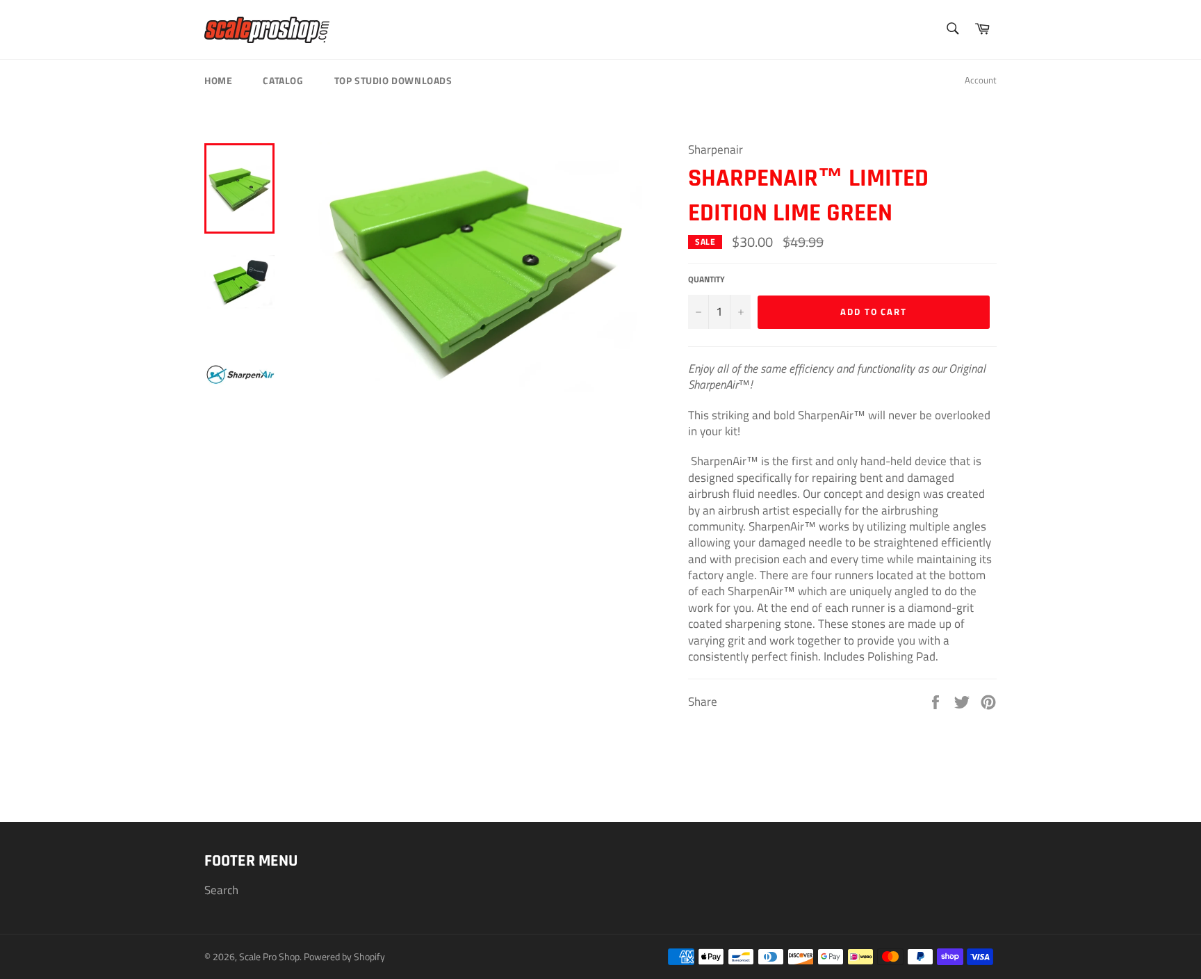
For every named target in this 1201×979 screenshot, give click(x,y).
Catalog (283, 80)
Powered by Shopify (344, 957)
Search (221, 890)
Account (981, 80)
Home (218, 80)
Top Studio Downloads (393, 80)
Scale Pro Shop (269, 957)
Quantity (706, 280)
